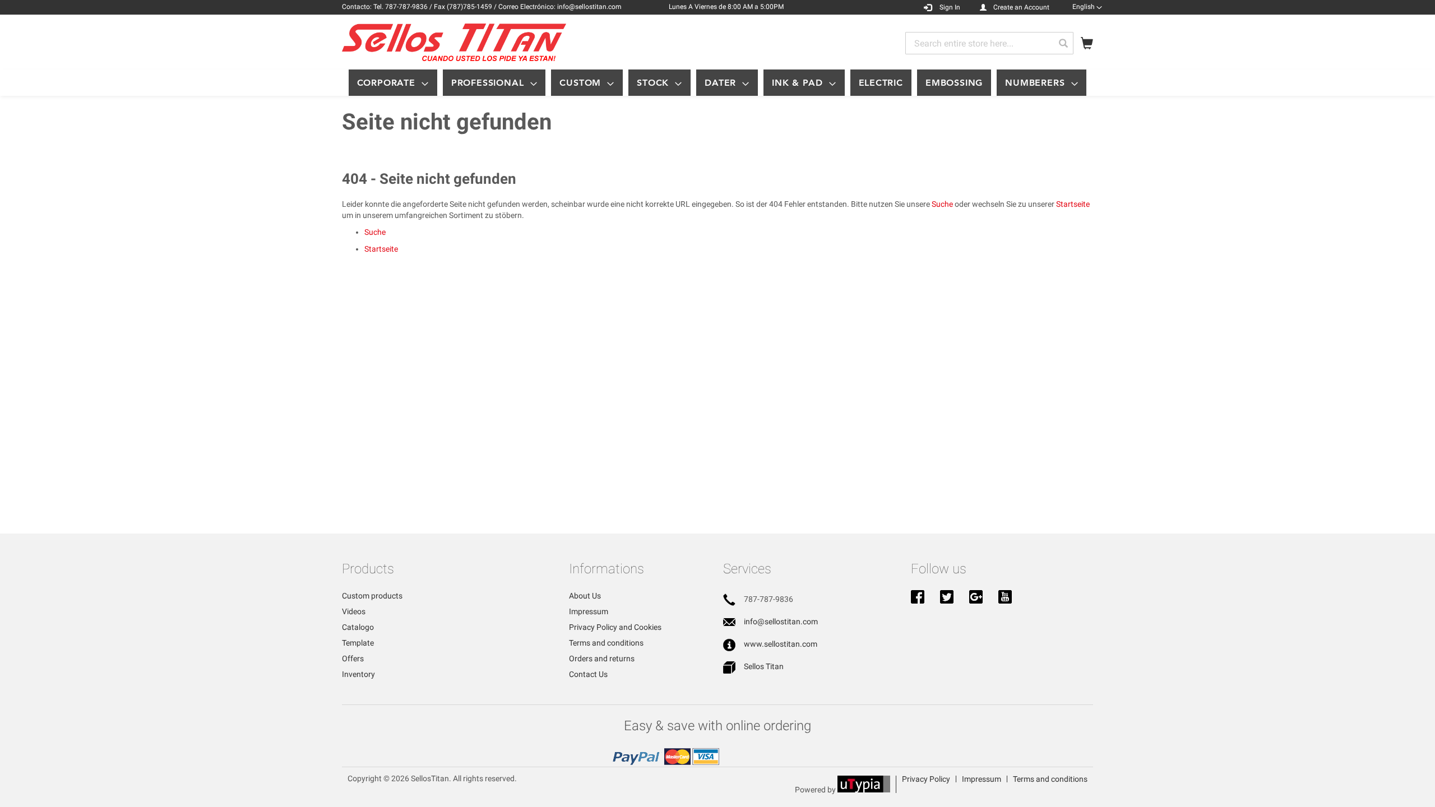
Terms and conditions (606, 642)
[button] (1087, 6)
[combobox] (989, 43)
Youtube (1005, 598)
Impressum (588, 611)
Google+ (976, 598)
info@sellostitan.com (781, 621)
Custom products (372, 595)
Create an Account (1021, 7)
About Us (585, 595)
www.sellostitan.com (780, 643)
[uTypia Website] (863, 789)
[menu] (717, 82)
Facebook (917, 598)
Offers (353, 658)
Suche (942, 204)
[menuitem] (393, 82)
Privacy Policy (926, 778)
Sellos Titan (764, 666)
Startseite (1073, 204)
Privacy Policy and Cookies (615, 627)
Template (358, 642)
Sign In (949, 7)
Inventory (358, 674)
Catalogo (358, 627)
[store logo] (454, 42)
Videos (353, 611)
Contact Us (588, 674)
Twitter (946, 598)
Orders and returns (602, 658)
